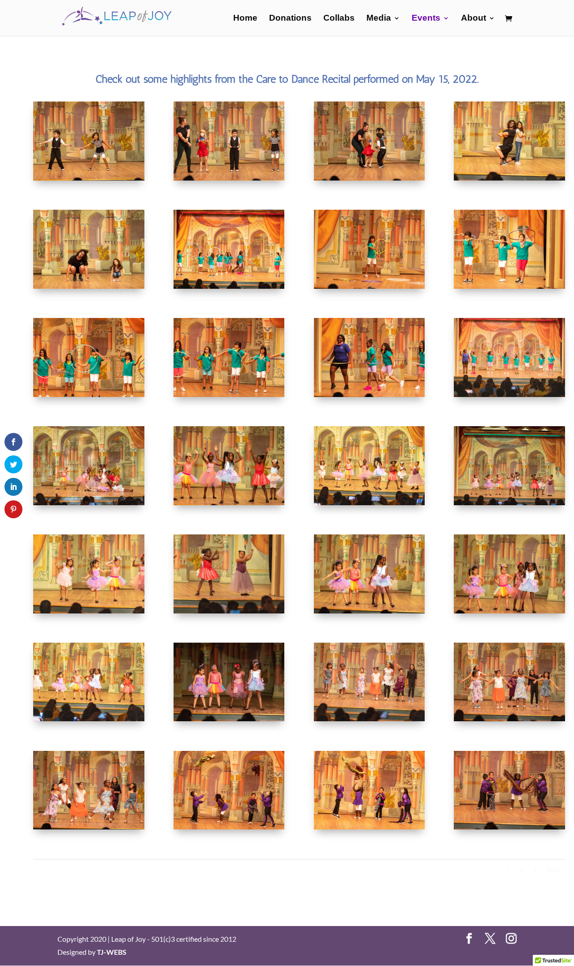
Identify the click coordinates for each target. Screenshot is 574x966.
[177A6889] (369, 826)
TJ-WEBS (111, 952)
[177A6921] (369, 718)
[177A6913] (509, 718)
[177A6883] (509, 826)
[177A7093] (88, 286)
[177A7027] (88, 502)
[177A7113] (369, 177)
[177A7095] (509, 177)
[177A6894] (229, 826)
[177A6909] (88, 826)
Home (245, 18)
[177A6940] (229, 718)
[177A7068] (369, 286)
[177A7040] (509, 394)
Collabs (339, 18)
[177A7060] (88, 394)
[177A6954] (509, 502)
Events (426, 18)
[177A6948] (229, 610)
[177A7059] (229, 394)
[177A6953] (88, 610)
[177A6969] (229, 502)
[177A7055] (369, 394)
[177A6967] (369, 502)
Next (553, 870)
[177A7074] (229, 286)
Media (378, 18)
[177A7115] (229, 177)
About (473, 18)
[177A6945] (509, 610)
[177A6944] (88, 718)
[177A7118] (88, 177)
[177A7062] (509, 286)
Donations (290, 18)
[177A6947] (369, 610)
